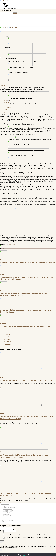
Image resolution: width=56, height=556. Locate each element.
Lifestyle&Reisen (7, 511)
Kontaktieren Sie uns (8, 518)
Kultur (5, 7)
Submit (2, 541)
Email (1, 531)
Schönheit (6, 5)
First (14, 528)
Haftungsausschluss (9, 8)
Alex (1, 387)
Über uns (5, 506)
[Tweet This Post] (29, 330)
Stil (4, 4)
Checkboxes (3, 532)
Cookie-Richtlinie (7, 509)
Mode (4, 3)
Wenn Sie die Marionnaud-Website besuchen (16, 240)
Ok (24, 555)
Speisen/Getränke (7, 515)
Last (14, 529)
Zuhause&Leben (7, 513)
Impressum (6, 516)
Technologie (6, 514)
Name (2, 526)
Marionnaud (12, 244)
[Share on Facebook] (29, 329)
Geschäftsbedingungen (9, 507)
